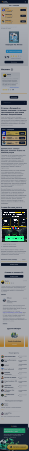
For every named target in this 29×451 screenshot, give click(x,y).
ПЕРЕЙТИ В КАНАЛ (14, 238)
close (26, 210)
